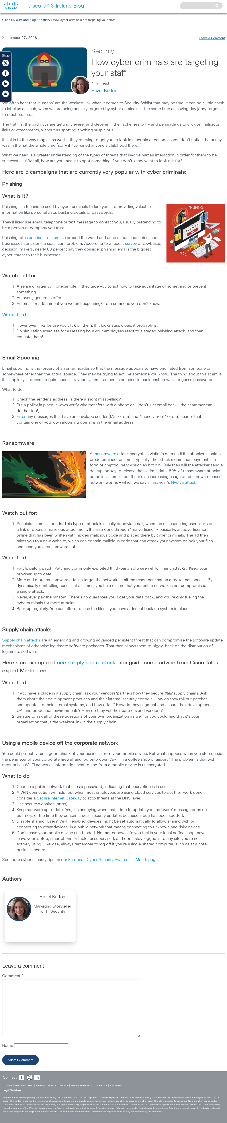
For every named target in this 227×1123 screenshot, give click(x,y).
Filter (22, 417)
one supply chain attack (86, 662)
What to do (15, 315)
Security (44, 20)
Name (8, 1046)
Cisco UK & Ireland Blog (19, 20)
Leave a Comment (212, 38)
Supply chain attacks (21, 640)
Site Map (40, 1085)
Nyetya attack (183, 483)
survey (131, 244)
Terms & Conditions (57, 1085)
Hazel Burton (104, 91)
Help (30, 1085)
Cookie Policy (100, 1085)
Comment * (12, 976)
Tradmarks (116, 1085)
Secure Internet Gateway (59, 798)
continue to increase (47, 238)
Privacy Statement (81, 1085)
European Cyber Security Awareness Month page (113, 860)
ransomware (105, 454)
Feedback (20, 1085)
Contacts (8, 1085)
